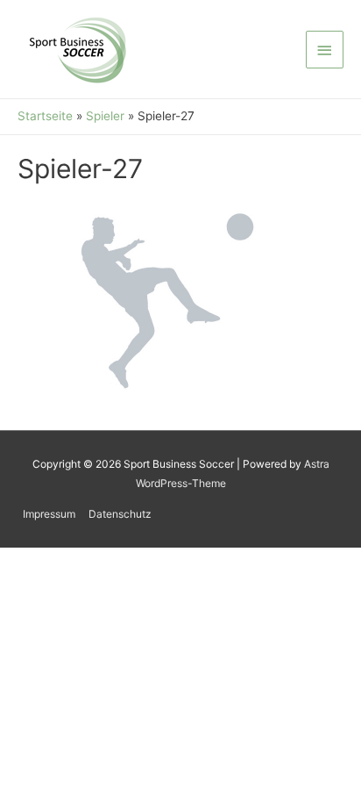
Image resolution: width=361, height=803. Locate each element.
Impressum (49, 513)
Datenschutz (120, 513)
